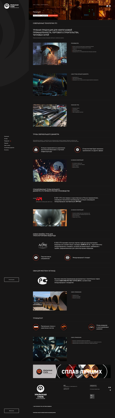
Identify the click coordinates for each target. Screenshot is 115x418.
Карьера (6, 143)
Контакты (6, 149)
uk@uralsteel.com (66, 389)
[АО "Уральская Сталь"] (108, 387)
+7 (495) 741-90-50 (66, 388)
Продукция (6, 141)
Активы (6, 138)
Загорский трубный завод (44, 4)
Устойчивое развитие (9, 147)
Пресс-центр (7, 145)
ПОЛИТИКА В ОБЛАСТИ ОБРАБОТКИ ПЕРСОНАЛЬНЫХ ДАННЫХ (44, 412)
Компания (6, 136)
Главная (34, 4)
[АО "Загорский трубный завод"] (110, 390)
